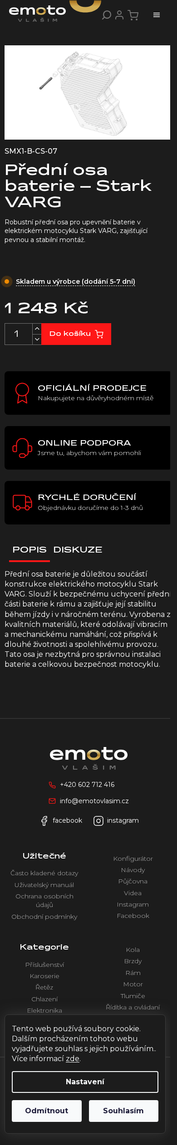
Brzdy (133, 961)
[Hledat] (107, 15)
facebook (67, 820)
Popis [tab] (29, 550)
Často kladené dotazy (44, 873)
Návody (133, 870)
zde (72, 1058)
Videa (133, 893)
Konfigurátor (133, 858)
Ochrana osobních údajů (44, 900)
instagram (123, 820)
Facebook (133, 916)
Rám (133, 973)
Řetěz (44, 987)
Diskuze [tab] (78, 550)
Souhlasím (123, 1110)
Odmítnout (46, 1110)
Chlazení (44, 999)
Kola (133, 950)
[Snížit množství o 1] (36, 339)
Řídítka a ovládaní (133, 1007)
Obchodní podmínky (44, 916)
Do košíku (70, 334)
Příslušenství (44, 965)
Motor (133, 984)
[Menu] (157, 15)
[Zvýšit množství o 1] (36, 329)
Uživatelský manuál (44, 885)
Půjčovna (133, 881)
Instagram (133, 904)
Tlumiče (133, 996)
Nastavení (85, 1081)
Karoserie (44, 976)
